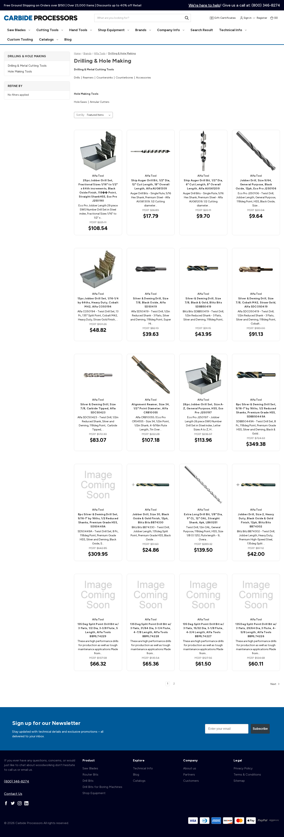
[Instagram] (20, 803)
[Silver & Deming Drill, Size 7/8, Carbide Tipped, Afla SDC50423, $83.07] (98, 375)
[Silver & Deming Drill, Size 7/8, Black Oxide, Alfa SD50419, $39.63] (151, 269)
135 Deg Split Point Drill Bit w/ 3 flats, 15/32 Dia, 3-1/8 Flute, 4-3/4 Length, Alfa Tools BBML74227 (203, 630)
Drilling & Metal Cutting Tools (27, 65)
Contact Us (13, 794)
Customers (191, 781)
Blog (67, 39)
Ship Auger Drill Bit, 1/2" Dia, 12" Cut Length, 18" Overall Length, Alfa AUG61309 (150, 184)
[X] (13, 803)
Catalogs (46, 39)
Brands (141, 30)
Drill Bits (88, 781)
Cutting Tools (47, 30)
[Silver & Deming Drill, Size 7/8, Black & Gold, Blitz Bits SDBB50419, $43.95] (203, 269)
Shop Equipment (111, 30)
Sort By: (80, 114)
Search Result (201, 30)
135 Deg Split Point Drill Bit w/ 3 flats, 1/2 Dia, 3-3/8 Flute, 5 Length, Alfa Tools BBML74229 (98, 630)
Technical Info (231, 30)
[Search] (187, 18)
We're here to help (204, 5)
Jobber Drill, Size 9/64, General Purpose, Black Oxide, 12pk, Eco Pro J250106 (256, 184)
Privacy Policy (243, 768)
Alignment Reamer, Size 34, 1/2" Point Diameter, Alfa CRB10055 (151, 408)
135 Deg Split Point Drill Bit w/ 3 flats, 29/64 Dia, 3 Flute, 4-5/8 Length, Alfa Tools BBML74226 (255, 630)
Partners (189, 774)
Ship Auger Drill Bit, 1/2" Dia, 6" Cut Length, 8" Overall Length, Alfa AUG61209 (203, 184)
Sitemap (239, 781)
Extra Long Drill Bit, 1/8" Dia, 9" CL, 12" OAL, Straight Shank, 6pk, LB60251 (203, 518)
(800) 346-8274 (16, 781)
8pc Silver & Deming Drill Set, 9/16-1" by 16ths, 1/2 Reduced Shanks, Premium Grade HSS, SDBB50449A (256, 410)
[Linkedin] (26, 803)
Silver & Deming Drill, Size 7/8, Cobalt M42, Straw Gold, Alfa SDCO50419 (256, 302)
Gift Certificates (225, 18)
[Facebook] (6, 803)
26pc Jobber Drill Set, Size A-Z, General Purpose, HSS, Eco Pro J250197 (203, 408)
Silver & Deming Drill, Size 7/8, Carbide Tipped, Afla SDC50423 (98, 408)
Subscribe (260, 728)
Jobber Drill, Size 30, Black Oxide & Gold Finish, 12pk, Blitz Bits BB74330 (150, 518)
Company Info (169, 30)
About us (189, 768)
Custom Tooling (20, 39)
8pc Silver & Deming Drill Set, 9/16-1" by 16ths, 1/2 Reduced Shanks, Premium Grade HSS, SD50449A (98, 520)
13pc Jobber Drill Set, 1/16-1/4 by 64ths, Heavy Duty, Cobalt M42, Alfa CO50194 (98, 302)
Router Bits (90, 774)
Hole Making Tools (20, 71)
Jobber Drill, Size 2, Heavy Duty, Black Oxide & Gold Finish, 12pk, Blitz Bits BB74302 (256, 520)
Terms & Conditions (247, 774)
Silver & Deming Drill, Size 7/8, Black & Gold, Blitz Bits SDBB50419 (203, 302)
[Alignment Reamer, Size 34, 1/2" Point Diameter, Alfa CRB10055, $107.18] (151, 375)
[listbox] (99, 115)
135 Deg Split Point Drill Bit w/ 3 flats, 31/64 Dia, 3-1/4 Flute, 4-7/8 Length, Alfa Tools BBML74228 (150, 630)
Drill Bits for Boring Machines (102, 787)
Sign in (247, 18)
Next (273, 683)
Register (262, 18)
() (276, 18)
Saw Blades (16, 30)
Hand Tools (78, 30)
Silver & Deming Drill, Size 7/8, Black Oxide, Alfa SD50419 (150, 302)
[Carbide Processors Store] (40, 17)
